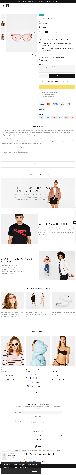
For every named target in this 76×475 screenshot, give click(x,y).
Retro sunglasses (5, 369)
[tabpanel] (12, 360)
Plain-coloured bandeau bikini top (60, 369)
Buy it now (57, 87)
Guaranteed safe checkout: (48, 101)
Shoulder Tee (12, 455)
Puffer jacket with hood (32, 369)
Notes (41, 64)
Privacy (30, 421)
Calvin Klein (29, 368)
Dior (2, 368)
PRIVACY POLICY (25, 471)
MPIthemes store (7, 5)
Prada (46, 23)
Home (33, 10)
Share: (41, 114)
